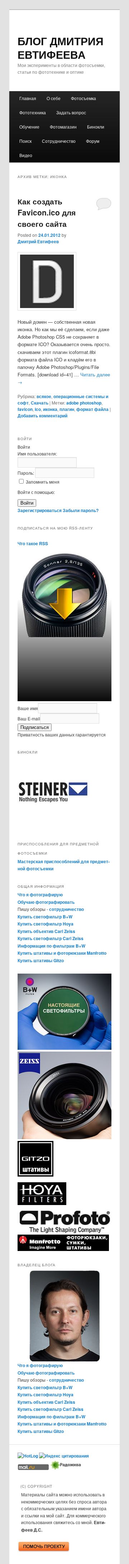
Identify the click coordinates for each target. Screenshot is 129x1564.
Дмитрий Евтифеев (38, 241)
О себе (54, 98)
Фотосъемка (83, 98)
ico (38, 409)
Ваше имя (28, 708)
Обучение (29, 127)
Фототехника (32, 112)
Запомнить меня (42, 482)
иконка (50, 409)
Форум (92, 141)
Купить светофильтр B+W (45, 916)
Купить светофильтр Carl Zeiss (50, 938)
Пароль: (26, 473)
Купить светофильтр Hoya (45, 924)
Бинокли (95, 127)
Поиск (25, 141)
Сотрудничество (59, 141)
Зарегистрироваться (40, 510)
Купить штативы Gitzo (41, 960)
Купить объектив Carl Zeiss (46, 931)
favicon (25, 409)
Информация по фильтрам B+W (51, 946)
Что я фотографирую (40, 894)
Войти (26, 503)
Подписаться (34, 727)
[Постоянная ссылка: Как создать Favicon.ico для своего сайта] (64, 281)
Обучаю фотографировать (46, 902)
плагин (66, 409)
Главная (27, 98)
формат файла (92, 409)
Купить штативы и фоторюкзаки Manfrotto (62, 953)
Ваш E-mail (29, 718)
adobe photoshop (83, 403)
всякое (44, 396)
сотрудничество (66, 909)
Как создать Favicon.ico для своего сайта (47, 212)
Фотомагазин (63, 127)
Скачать (39, 403)
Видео (25, 155)
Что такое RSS (33, 543)
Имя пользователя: (37, 453)
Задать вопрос (71, 112)
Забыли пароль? (81, 510)
